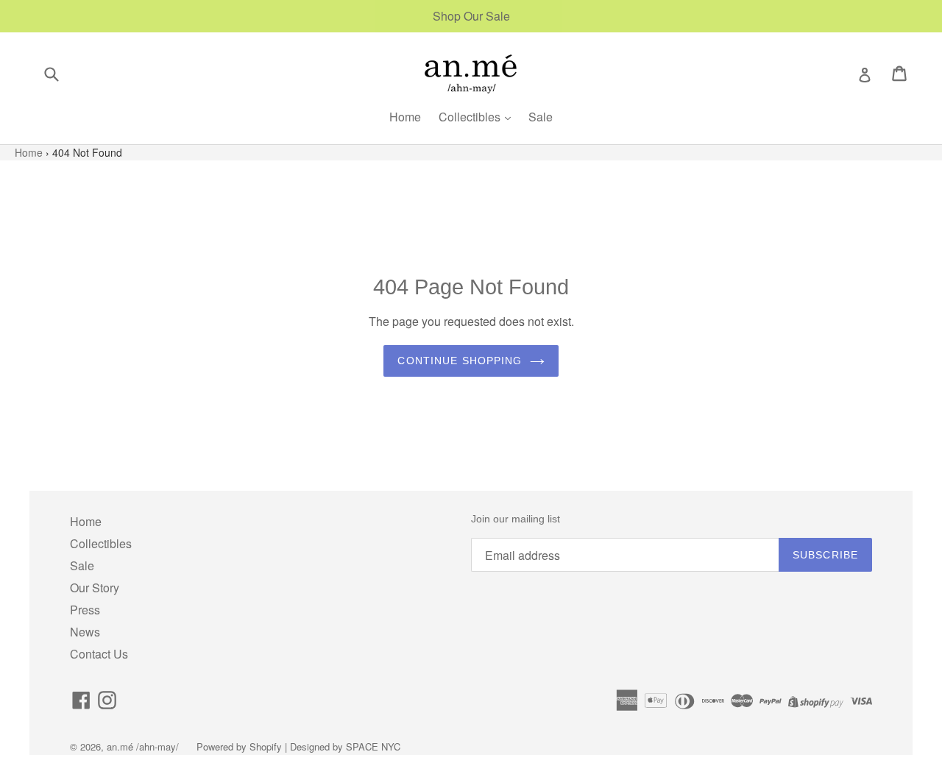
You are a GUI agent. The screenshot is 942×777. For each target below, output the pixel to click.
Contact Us (99, 653)
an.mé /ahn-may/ (144, 746)
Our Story (94, 587)
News (85, 631)
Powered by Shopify (239, 746)
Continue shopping (459, 360)
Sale (540, 116)
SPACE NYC (373, 746)
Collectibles (471, 116)
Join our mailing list (515, 519)
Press (85, 609)
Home (405, 116)
